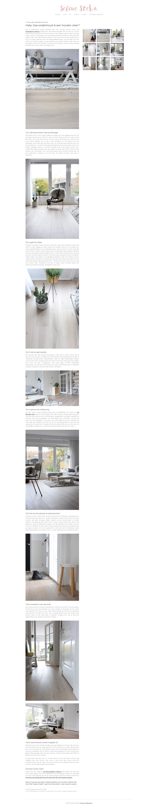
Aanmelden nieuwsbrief (96, 14)
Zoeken (84, 14)
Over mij (76, 14)
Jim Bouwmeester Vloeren (52, 771)
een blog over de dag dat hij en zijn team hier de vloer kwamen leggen (49, 777)
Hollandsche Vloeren (33, 31)
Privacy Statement (86, 803)
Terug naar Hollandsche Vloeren (37, 22)
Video (64, 14)
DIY (70, 14)
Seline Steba (79, 9)
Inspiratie (57, 14)
